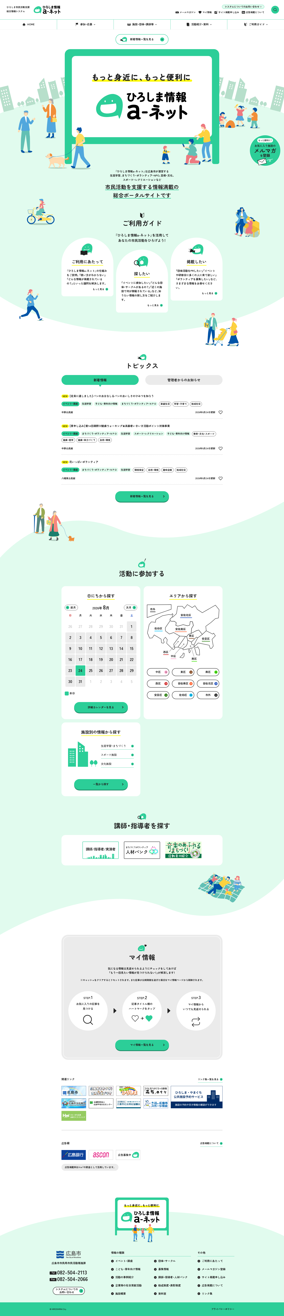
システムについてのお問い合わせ (242, 7)
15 (131, 648)
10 (80, 648)
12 (101, 648)
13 (111, 648)
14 (121, 648)
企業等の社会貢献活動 (128, 1285)
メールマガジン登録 (213, 1269)
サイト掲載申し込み (228, 12)
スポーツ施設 (109, 754)
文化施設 (106, 764)
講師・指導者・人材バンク (173, 1277)
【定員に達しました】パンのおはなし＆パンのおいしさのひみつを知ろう (108, 396)
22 (131, 659)
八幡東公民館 (68, 478)
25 (91, 670)
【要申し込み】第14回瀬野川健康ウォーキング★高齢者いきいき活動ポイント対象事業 (116, 426)
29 (101, 626)
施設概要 (120, 1293)
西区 (158, 683)
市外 (208, 695)
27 (80, 626)
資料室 (162, 1293)
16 (70, 659)
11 (90, 648)
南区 (208, 672)
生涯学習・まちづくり (113, 746)
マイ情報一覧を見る (142, 1045)
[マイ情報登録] (221, 412)
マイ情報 (207, 12)
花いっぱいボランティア (80, 462)
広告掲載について (255, 12)
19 (101, 659)
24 (80, 670)
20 (111, 659)
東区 (183, 672)
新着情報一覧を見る (142, 39)
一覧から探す (101, 784)
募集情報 (163, 1269)
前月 (73, 607)
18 (91, 659)
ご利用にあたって (212, 1261)
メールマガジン (188, 12)
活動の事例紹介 (124, 1277)
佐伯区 (183, 695)
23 (70, 670)
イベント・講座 (124, 1261)
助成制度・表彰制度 (169, 1285)
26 (70, 626)
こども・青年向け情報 (128, 1269)
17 (80, 659)
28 (91, 626)
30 (111, 626)
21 (121, 659)
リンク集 (207, 1293)
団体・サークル (167, 1261)
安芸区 (158, 695)
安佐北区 (208, 683)
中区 (158, 672)
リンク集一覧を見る (208, 1079)
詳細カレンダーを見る (101, 707)
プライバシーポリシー (222, 1309)
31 (121, 626)
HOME (31, 24)
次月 (128, 607)
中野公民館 (67, 412)
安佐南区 (183, 683)
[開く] (275, 10)
